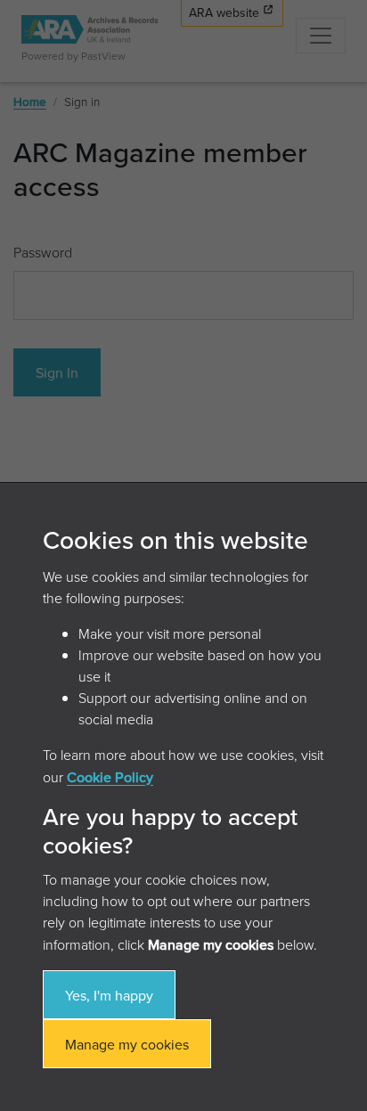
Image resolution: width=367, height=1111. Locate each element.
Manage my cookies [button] (127, 1044)
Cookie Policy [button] (110, 777)
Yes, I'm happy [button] (109, 995)
